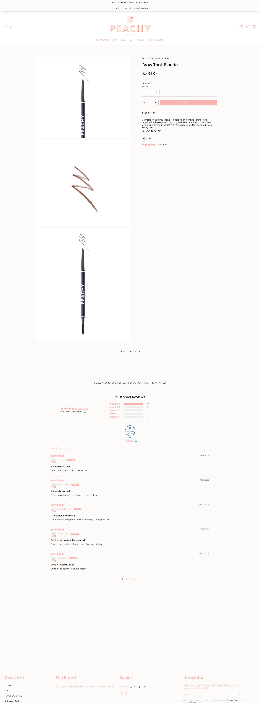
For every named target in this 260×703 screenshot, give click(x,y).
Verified (129, 440)
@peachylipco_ (138, 686)
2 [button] (126, 579)
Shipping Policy (12, 701)
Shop (7, 690)
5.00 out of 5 (81, 408)
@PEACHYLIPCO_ (117, 383)
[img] (57, 456)
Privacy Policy (233, 700)
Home (145, 58)
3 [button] (130, 579)
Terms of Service (13, 696)
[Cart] (254, 26)
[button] (102, 40)
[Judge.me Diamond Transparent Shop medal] (130, 430)
